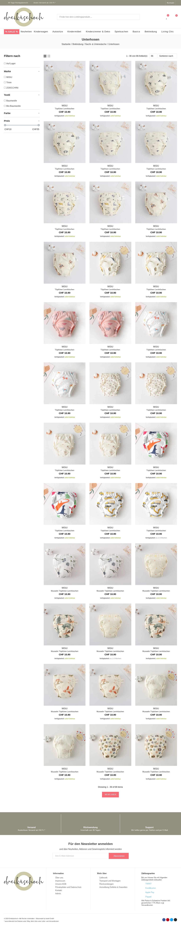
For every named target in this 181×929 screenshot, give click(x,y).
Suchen (135, 17)
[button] (170, 3)
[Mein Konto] (161, 17)
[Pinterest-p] (156, 3)
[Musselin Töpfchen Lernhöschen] (64, 564)
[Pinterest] (167, 919)
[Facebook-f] (152, 3)
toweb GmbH (50, 918)
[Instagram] (163, 3)
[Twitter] (159, 3)
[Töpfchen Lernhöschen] (64, 82)
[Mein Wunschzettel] (167, 17)
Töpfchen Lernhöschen (64, 109)
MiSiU (65, 105)
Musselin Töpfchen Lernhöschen (64, 591)
